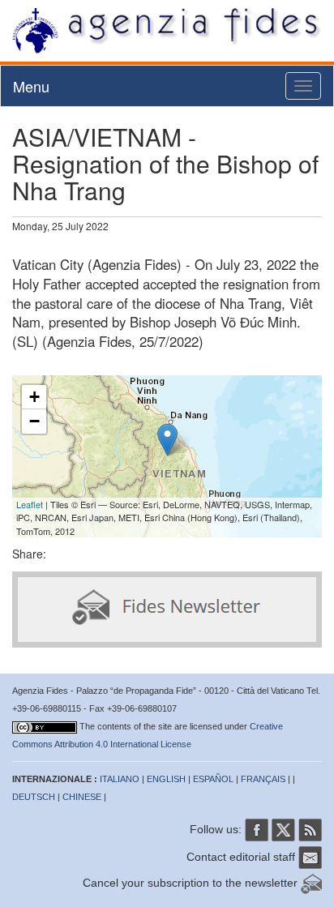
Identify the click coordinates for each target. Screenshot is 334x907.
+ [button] (34, 397)
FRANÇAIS (263, 779)
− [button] (34, 421)
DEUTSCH (33, 797)
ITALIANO (119, 779)
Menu (31, 85)
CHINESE (81, 797)
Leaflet (29, 504)
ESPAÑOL (213, 779)
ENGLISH (166, 779)
